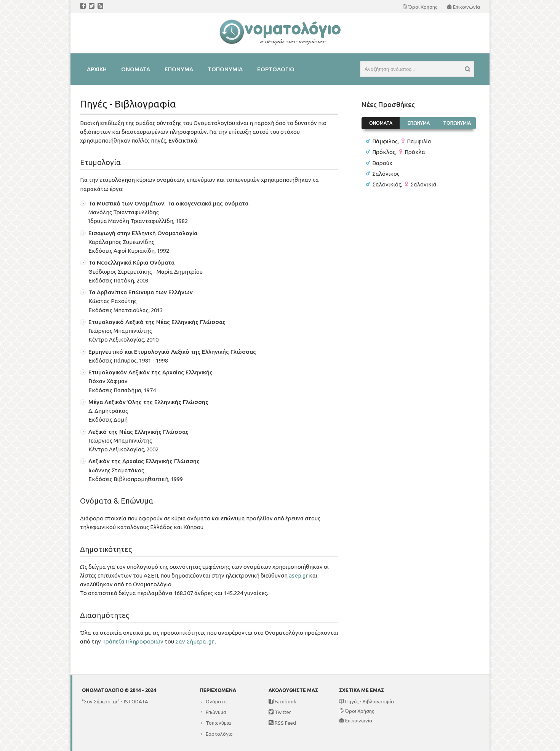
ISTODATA (136, 701)
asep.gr (298, 575)
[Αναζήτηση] (469, 70)
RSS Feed (285, 722)
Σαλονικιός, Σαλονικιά (404, 184)
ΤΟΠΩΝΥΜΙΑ (457, 122)
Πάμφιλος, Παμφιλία (401, 141)
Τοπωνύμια (218, 722)
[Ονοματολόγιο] (280, 43)
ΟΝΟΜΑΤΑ (380, 122)
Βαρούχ (382, 163)
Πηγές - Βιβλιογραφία (369, 701)
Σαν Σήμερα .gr (194, 641)
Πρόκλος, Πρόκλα (398, 152)
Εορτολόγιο (219, 734)
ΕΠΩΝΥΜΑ (419, 122)
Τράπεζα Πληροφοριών (132, 641)
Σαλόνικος (386, 173)
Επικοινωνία (358, 720)
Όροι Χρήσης (359, 711)
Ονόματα (216, 701)
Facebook (285, 701)
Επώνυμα (216, 712)
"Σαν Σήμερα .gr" (101, 701)
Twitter (282, 712)
